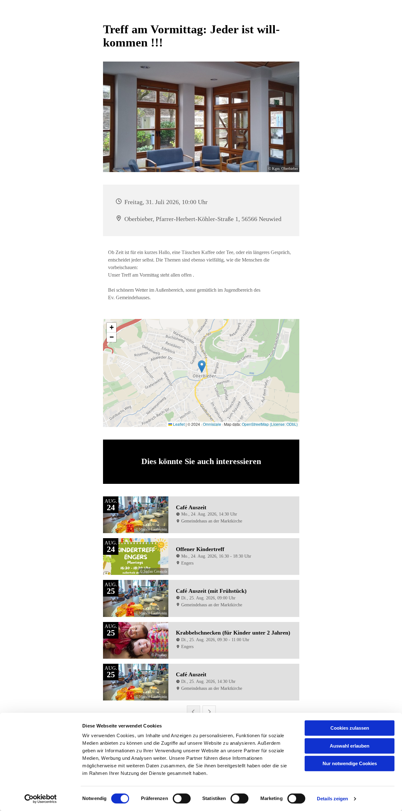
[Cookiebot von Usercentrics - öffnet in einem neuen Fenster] (40, 798)
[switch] (182, 798)
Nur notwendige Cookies (350, 763)
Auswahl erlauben (349, 746)
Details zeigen (332, 798)
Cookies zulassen (349, 728)
